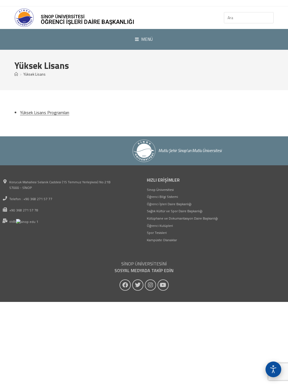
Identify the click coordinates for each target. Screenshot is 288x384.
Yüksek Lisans (34, 74)
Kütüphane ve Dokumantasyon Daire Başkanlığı (182, 218)
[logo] (24, 18)
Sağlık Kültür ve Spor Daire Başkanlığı (174, 211)
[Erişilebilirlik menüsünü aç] (273, 369)
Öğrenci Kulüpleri (160, 225)
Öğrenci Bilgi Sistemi (162, 196)
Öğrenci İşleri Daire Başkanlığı (87, 22)
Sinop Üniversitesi (160, 189)
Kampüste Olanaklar (162, 240)
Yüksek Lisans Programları (44, 112)
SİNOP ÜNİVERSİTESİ (63, 16)
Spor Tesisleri (157, 232)
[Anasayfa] (16, 74)
